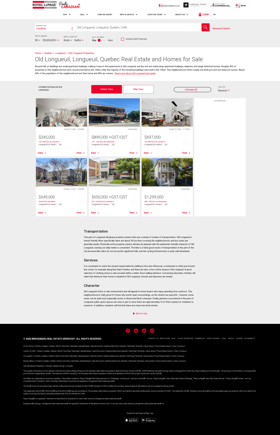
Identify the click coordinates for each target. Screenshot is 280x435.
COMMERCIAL (200, 338)
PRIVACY (231, 338)
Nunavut (181, 346)
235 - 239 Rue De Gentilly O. (103, 201)
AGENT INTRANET (213, 338)
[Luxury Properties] (195, 5)
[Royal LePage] (56, 5)
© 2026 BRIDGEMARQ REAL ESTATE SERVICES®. (49, 338)
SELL (82, 14)
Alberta (52, 346)
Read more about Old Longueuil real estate (135, 73)
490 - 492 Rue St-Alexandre (155, 201)
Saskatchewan (84, 346)
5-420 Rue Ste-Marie (47, 201)
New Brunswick (97, 346)
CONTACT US (153, 338)
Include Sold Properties (134, 39)
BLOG (174, 338)
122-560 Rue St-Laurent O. (49, 142)
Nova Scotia (148, 346)
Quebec (45, 346)
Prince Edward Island (163, 346)
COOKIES (239, 338)
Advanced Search (221, 28)
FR (214, 14)
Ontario (38, 346)
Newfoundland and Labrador (115, 346)
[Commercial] (220, 5)
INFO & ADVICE (127, 14)
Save (40, 153)
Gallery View (106, 89)
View (79, 153)
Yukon (174, 346)
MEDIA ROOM (165, 338)
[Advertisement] (220, 148)
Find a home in (29, 346)
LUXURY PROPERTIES (185, 338)
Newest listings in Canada (63, 366)
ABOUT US (180, 14)
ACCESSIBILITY (249, 338)
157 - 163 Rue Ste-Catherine (103, 142)
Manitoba (73, 346)
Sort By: (222, 87)
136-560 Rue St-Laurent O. (155, 142)
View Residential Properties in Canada (37, 366)
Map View (138, 89)
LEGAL (224, 338)
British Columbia (62, 346)
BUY (65, 14)
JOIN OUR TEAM (154, 14)
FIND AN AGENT (105, 14)
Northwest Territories (135, 346)
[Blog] (240, 5)
